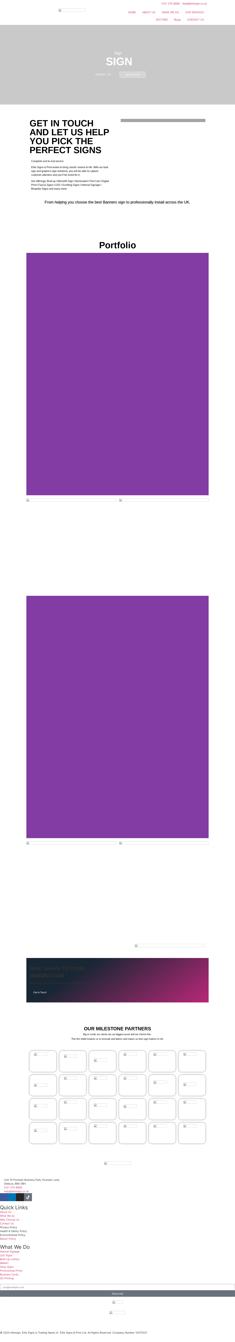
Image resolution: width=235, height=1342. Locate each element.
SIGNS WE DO (170, 12)
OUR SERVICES (194, 12)
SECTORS (162, 19)
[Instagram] (20, 1197)
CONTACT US (195, 19)
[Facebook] (4, 1197)
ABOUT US (148, 12)
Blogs (177, 19)
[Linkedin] (12, 1197)
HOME (132, 12)
